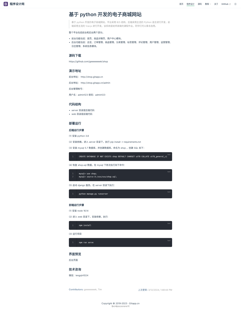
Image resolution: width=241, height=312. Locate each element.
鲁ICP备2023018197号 (121, 306)
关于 (216, 4)
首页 (181, 4)
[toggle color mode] (235, 4)
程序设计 (190, 4)
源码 (200, 4)
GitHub (226, 4)
